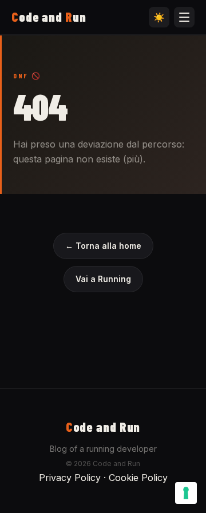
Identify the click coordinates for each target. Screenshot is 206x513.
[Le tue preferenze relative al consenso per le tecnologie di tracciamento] (186, 493)
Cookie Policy (138, 477)
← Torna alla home (103, 245)
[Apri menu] (184, 17)
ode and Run (103, 426)
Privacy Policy (70, 477)
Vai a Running (103, 279)
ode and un (48, 16)
